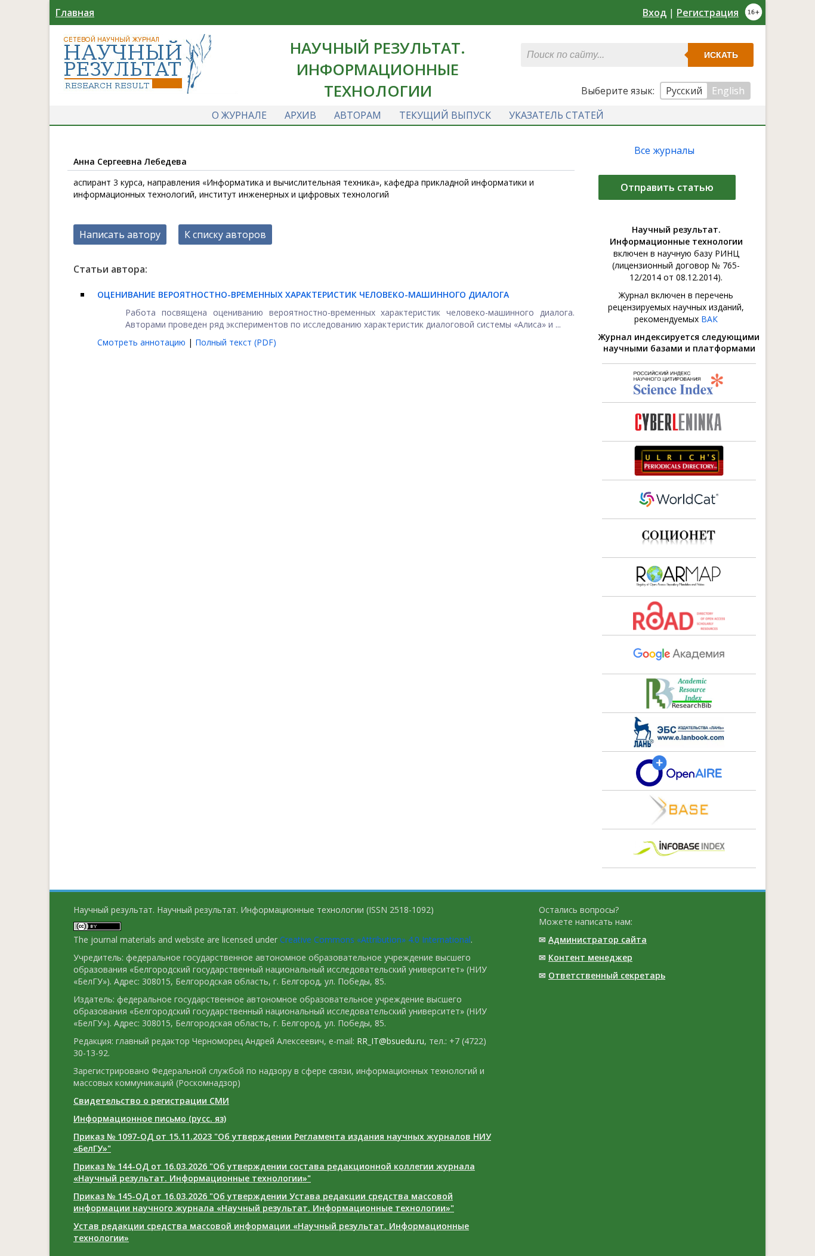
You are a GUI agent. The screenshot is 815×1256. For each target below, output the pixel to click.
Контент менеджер (590, 957)
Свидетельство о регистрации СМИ (151, 1100)
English (728, 90)
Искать (721, 55)
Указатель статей (556, 115)
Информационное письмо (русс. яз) (149, 1118)
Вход (654, 12)
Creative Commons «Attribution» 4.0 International (375, 939)
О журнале (239, 115)
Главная (74, 12)
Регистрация (708, 12)
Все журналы (664, 150)
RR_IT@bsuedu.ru (390, 1041)
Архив (300, 115)
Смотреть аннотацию (142, 342)
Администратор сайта (597, 939)
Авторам (357, 115)
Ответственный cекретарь (606, 975)
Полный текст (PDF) (235, 342)
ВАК (709, 319)
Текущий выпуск (445, 115)
